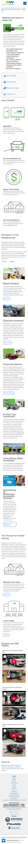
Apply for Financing (9, 392)
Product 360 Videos (12, 88)
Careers (14, 784)
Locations (6, 634)
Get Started (7, 298)
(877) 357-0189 (11, 76)
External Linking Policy (14, 795)
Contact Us (6, 594)
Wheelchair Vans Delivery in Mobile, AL (11, 767)
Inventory (14, 778)
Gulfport (11, 261)
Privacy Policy (14, 791)
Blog (14, 789)
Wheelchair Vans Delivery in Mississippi (11, 765)
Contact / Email (14, 783)
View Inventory (11, 82)
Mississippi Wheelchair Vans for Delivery (16, 8)
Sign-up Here (14, 812)
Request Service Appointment (8, 524)
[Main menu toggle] (25, 3)
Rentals (14, 781)
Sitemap (14, 786)
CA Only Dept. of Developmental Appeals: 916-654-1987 (14, 800)
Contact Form (10, 94)
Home (3, 8)
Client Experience (14, 798)
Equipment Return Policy (14, 796)
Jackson (4, 261)
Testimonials (14, 788)
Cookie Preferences (14, 793)
